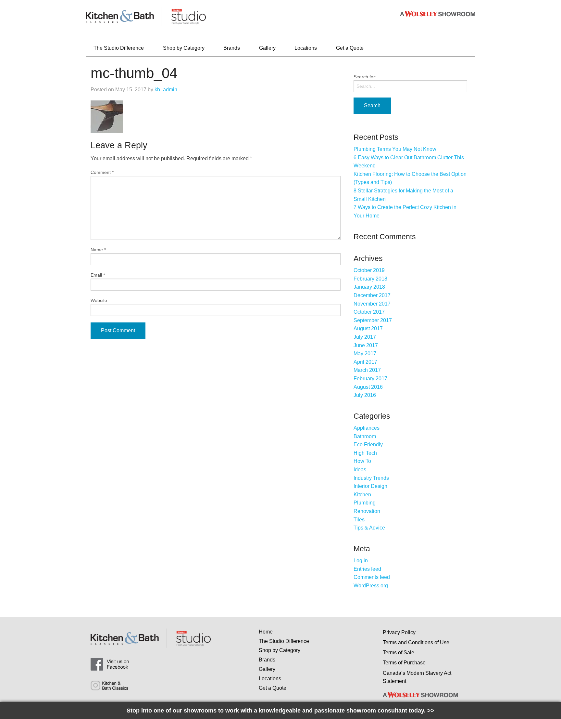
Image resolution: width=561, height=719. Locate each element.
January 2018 (369, 287)
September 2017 (373, 320)
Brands (231, 48)
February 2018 (370, 278)
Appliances (367, 428)
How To (362, 461)
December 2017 (372, 295)
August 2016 (368, 387)
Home (266, 631)
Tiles (359, 519)
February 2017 (370, 378)
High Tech (365, 453)
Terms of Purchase (404, 662)
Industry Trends (371, 478)
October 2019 (369, 270)
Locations (305, 48)
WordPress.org (371, 585)
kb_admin (166, 89)
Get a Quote (350, 48)
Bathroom (365, 436)
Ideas (360, 469)
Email (98, 275)
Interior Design (370, 486)
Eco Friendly (368, 444)
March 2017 (367, 370)
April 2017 (365, 362)
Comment (102, 172)
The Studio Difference (119, 48)
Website (99, 300)
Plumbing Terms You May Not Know (395, 149)
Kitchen (362, 494)
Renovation (367, 511)
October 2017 (369, 312)
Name (98, 249)
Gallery (267, 48)
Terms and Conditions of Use (416, 642)
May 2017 (365, 353)
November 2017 (372, 304)
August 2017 (368, 328)
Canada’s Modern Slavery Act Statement (417, 677)
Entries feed (367, 569)
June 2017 (366, 345)
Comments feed (372, 577)
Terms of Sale (398, 652)
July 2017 (365, 337)
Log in (361, 560)
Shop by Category (184, 48)
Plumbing (365, 502)
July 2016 (365, 395)
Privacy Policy (399, 632)
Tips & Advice (369, 527)
